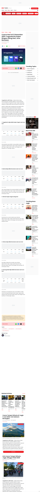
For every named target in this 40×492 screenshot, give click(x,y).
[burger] (37, 10)
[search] (29, 8)
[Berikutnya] (25, 390)
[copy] (23, 68)
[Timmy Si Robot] (3, 335)
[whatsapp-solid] (16, 68)
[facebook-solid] (18, 68)
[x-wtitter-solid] (21, 68)
